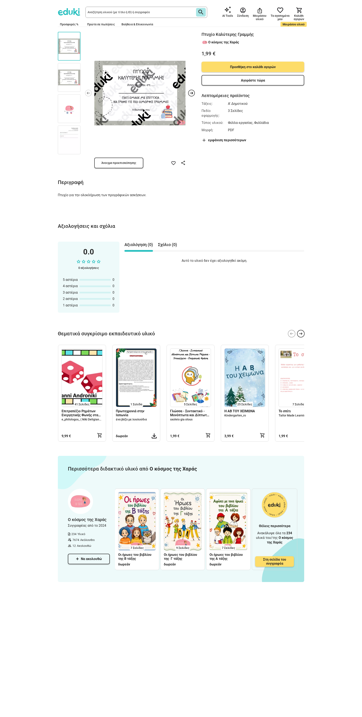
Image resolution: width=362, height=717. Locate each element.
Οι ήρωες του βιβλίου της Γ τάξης (180, 557)
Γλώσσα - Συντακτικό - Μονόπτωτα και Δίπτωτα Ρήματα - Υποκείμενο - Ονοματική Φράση (189, 413)
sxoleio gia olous (181, 419)
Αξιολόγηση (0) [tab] (138, 244)
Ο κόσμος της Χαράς (223, 42)
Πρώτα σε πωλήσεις (101, 24)
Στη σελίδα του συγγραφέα (274, 561)
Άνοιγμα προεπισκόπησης (118, 163)
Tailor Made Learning (293, 415)
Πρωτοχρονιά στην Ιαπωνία (130, 413)
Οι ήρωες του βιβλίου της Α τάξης (226, 557)
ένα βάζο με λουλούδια (131, 419)
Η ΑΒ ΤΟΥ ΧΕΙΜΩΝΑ (239, 411)
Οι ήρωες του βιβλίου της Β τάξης (134, 557)
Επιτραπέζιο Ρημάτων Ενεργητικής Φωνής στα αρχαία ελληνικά (80, 413)
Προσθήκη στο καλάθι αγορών (253, 67)
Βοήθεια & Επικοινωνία (137, 24)
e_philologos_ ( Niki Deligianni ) (82, 419)
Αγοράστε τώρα (253, 80)
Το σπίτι (285, 411)
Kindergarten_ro (235, 415)
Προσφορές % (69, 24)
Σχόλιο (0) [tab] (167, 244)
